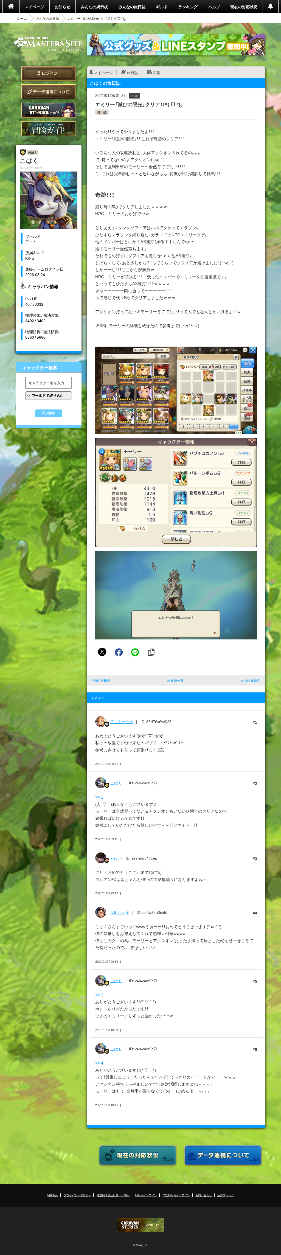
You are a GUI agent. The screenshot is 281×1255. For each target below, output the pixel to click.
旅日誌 (132, 72)
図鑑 (157, 72)
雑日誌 (101, 112)
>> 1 (99, 797)
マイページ (34, 6)
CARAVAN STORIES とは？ (48, 110)
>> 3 (99, 995)
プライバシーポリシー (77, 1195)
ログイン (48, 73)
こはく (116, 782)
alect (114, 858)
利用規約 (52, 1195)
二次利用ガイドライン (176, 1195)
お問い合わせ (203, 1195)
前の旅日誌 (102, 680)
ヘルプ (214, 6)
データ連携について (48, 91)
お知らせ (62, 6)
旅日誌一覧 (175, 680)
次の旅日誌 (248, 680)
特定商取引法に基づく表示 (113, 1195)
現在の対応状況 (244, 6)
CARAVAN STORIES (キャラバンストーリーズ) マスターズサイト (48, 43)
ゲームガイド (48, 128)
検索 (51, 413)
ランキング (188, 6)
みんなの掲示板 (94, 6)
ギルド (162, 6)
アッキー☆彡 (121, 721)
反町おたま (120, 912)
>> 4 (99, 1063)
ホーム (22, 18)
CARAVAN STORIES (140, 1225)
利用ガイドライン (146, 1195)
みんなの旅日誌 (132, 6)
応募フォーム (225, 1195)
